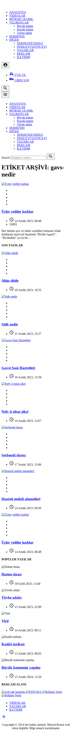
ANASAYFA (17, 12)
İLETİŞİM (23, 57)
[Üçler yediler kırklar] (15, 184)
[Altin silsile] (10, 253)
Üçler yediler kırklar (17, 211)
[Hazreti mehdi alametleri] (18, 471)
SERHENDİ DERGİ (30, 43)
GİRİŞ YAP (19, 80)
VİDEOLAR (17, 15)
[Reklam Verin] (52, 691)
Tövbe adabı (24, 33)
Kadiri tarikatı (13, 644)
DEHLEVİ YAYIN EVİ (32, 46)
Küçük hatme (25, 29)
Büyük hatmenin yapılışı (21, 667)
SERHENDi (17, 36)
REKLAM (23, 53)
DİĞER (14, 39)
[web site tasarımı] (14, 691)
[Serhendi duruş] (12, 427)
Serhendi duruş (14, 455)
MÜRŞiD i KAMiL (21, 19)
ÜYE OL (17, 75)
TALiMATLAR (19, 22)
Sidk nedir (10, 324)
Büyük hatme (25, 26)
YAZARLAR (25, 50)
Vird (5, 621)
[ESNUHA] (34, 691)
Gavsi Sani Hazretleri (18, 368)
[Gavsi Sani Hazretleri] (16, 340)
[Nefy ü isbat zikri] (14, 383)
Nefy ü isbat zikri (15, 412)
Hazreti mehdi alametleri (21, 499)
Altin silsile (10, 281)
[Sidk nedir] (9, 296)
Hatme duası (12, 574)
